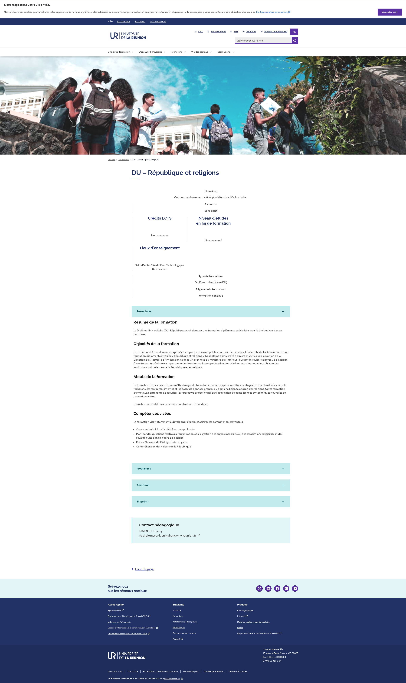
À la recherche (158, 21)
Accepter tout (389, 12)
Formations (123, 159)
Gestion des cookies (238, 671)
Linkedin (268, 588)
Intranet (242, 616)
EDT (237, 32)
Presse (240, 627)
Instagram (286, 588)
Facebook (277, 588)
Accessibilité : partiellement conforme (160, 671)
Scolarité (177, 610)
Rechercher (295, 40)
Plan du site (133, 671)
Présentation (144, 311)
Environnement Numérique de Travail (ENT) (129, 616)
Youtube (295, 588)
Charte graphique (245, 610)
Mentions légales (190, 671)
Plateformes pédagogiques (185, 621)
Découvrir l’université (150, 52)
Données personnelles (213, 671)
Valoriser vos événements (119, 622)
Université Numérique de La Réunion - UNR (129, 633)
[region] (203, 9)
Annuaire (252, 32)
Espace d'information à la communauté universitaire (133, 627)
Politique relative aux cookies (273, 12)
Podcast (178, 639)
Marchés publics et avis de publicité (253, 622)
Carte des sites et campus (184, 633)
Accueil (111, 159)
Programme (144, 468)
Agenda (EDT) (116, 610)
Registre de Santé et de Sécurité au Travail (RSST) (259, 633)
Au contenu (123, 21)
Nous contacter (115, 671)
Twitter (259, 588)
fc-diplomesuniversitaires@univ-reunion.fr (169, 535)
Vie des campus (199, 52)
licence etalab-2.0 (173, 678)
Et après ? (143, 501)
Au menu (140, 21)
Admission (143, 485)
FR (295, 32)
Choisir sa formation (119, 52)
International (224, 52)
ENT (201, 32)
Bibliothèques (219, 32)
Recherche (176, 52)
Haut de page (144, 569)
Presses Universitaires (277, 32)
